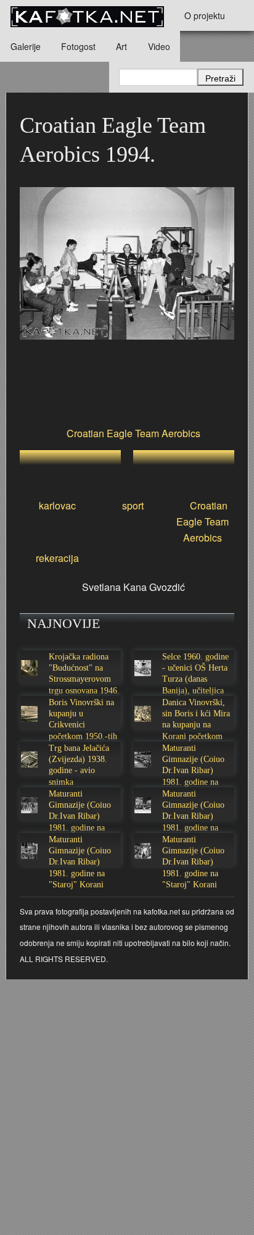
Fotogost (78, 46)
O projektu (204, 15)
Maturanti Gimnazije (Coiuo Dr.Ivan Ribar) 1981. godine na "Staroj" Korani (193, 770)
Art (121, 46)
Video (159, 46)
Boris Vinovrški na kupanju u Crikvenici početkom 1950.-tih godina (83, 725)
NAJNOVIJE (63, 623)
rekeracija (57, 558)
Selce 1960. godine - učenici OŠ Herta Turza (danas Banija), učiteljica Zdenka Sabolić (195, 679)
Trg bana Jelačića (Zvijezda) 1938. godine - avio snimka (79, 765)
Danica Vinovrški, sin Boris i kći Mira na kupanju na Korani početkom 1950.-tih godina (196, 725)
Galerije (25, 46)
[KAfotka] (87, 15)
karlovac (57, 505)
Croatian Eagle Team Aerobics (133, 433)
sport (133, 505)
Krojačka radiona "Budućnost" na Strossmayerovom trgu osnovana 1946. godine (84, 679)
